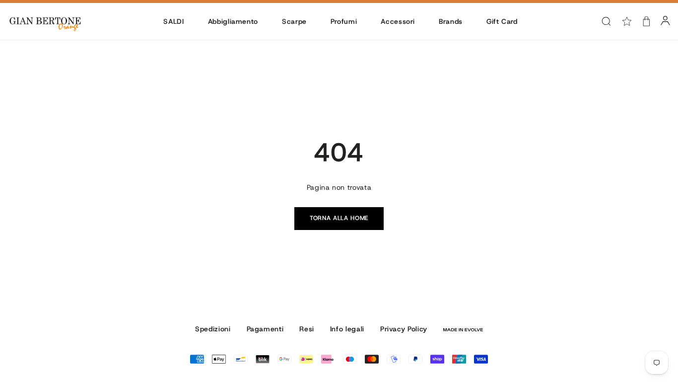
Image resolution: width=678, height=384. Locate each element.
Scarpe (294, 21)
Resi (306, 329)
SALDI (173, 21)
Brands (451, 21)
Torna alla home (339, 218)
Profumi (344, 21)
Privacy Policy (403, 329)
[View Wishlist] (627, 21)
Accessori (398, 21)
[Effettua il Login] (665, 21)
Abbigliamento (233, 21)
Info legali (347, 329)
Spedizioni (212, 329)
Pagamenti (265, 329)
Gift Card (502, 21)
